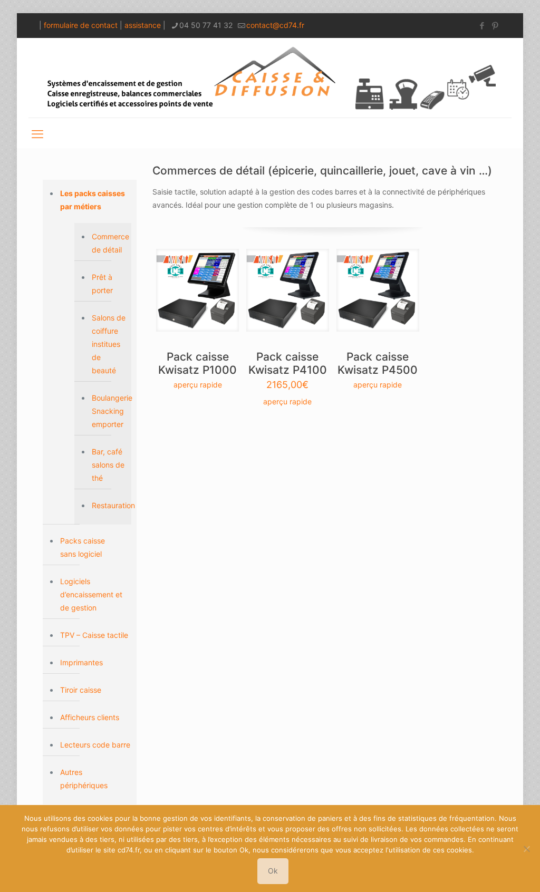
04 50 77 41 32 (206, 25)
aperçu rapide (197, 384)
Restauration (109, 505)
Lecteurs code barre (95, 744)
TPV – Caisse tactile (94, 635)
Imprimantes (81, 662)
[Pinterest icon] (495, 26)
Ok (273, 870)
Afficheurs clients (89, 717)
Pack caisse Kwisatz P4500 (378, 363)
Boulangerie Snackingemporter (109, 411)
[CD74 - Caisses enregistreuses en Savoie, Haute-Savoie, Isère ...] (270, 78)
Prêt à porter (102, 284)
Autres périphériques (84, 779)
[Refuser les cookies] (527, 848)
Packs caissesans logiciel (82, 547)
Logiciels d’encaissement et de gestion (91, 594)
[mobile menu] (37, 133)
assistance (142, 25)
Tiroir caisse (80, 689)
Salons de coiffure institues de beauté (109, 344)
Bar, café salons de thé (108, 464)
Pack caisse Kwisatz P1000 (197, 363)
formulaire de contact (81, 25)
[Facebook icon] (482, 26)
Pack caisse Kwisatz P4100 (287, 363)
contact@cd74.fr (275, 25)
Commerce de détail (109, 243)
